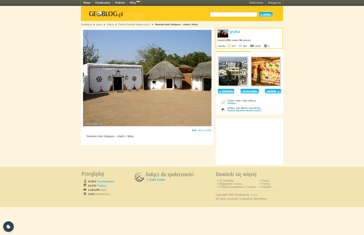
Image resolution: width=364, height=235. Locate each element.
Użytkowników (105, 181)
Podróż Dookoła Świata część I (134, 24)
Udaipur (231, 103)
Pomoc (266, 183)
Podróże (120, 2)
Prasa (265, 180)
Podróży (102, 185)
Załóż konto (256, 2)
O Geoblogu (226, 180)
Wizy (133, 2)
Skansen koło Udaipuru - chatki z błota (176, 24)
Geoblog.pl (86, 24)
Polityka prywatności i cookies (238, 187)
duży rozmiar (204, 130)
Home (87, 2)
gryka (99, 24)
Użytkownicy (103, 2)
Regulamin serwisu (230, 183)
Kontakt (266, 187)
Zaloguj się (274, 2)
